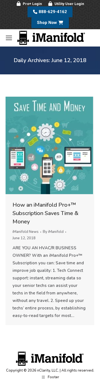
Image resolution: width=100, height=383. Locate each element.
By (53, 231)
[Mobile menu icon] (9, 38)
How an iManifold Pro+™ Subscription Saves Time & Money (45, 213)
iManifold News (25, 231)
